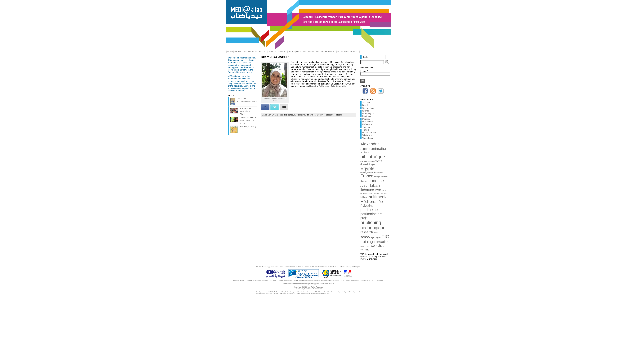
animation (379, 148)
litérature (367, 190)
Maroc (369, 193)
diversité (365, 164)
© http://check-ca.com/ (299, 284)
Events (365, 111)
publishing (370, 222)
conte (378, 161)
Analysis (366, 102)
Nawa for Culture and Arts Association (328, 86)
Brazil (365, 105)
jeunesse (375, 180)
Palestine (301, 115)
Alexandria (370, 144)
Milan (363, 197)
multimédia (377, 196)
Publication (367, 121)
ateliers (364, 152)
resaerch (366, 232)
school (365, 237)
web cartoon (365, 246)
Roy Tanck (368, 256)
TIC (385, 236)
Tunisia (365, 130)
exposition (379, 172)
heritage (377, 177)
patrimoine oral (371, 214)
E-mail (364, 71)
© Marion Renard (328, 284)
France (366, 176)
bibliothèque (289, 115)
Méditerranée (371, 201)
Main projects (368, 113)
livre (378, 190)
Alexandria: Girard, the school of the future (248, 120)
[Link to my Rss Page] (373, 91)
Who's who (367, 135)
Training (366, 127)
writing (365, 249)
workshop (377, 245)
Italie (363, 181)
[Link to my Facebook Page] (365, 91)
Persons (338, 115)
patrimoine (369, 210)
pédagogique (372, 227)
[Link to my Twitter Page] (381, 91)
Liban (375, 185)
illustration (385, 177)
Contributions (368, 108)
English (366, 57)
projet (364, 218)
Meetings (366, 116)
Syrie (378, 237)
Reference (367, 124)
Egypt (373, 165)
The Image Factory (248, 127)
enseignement (367, 172)
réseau (376, 233)
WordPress (308, 289)
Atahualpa (318, 289)
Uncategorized (369, 132)
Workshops (367, 138)
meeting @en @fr (380, 193)
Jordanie (364, 186)
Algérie (365, 149)
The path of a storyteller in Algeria (245, 111)
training (310, 115)
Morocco (366, 119)
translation (380, 242)
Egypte (367, 168)
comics (363, 161)
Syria (373, 238)
